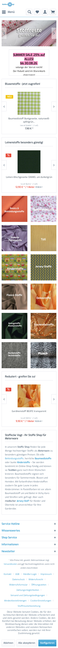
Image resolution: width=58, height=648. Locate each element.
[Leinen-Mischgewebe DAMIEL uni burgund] (29, 161)
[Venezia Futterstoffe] (14, 238)
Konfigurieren (47, 642)
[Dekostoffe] (43, 297)
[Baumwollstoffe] (43, 209)
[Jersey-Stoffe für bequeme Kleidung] (43, 267)
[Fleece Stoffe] (14, 297)
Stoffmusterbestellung (29, 606)
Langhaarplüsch (29, 33)
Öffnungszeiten (38, 584)
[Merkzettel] (37, 12)
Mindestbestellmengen (15, 600)
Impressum (46, 574)
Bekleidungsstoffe (14, 458)
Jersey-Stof (22, 500)
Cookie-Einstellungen (40, 600)
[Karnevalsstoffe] (43, 326)
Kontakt (7, 574)
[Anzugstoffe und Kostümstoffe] (14, 326)
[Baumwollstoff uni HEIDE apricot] (29, 103)
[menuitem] (8, 12)
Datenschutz (18, 579)
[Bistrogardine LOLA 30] (29, 395)
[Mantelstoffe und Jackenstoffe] (14, 355)
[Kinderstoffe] (14, 267)
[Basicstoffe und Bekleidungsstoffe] (14, 209)
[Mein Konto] (45, 12)
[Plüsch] (43, 355)
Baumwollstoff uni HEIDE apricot (29, 118)
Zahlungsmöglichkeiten (27, 590)
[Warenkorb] (53, 12)
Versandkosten (10, 564)
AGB (17, 574)
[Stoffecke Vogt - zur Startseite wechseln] (9, 4)
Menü (11, 12)
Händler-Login (30, 574)
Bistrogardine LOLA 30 (29, 411)
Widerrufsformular (18, 584)
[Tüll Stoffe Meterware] (43, 238)
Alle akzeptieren (26, 642)
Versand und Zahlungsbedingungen (27, 595)
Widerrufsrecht (36, 579)
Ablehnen (8, 642)
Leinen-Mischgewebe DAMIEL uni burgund (29, 177)
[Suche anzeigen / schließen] (29, 12)
